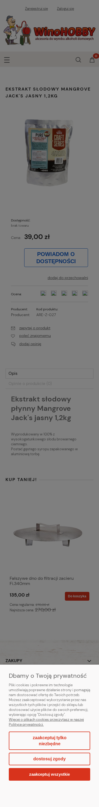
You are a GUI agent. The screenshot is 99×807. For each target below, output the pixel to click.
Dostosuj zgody (49, 759)
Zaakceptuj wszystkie (49, 774)
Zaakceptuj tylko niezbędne (50, 740)
